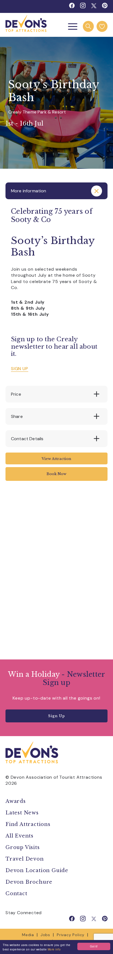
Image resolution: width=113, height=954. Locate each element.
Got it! (94, 946)
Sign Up (56, 716)
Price (16, 394)
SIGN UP (19, 368)
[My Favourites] (102, 26)
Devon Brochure (28, 882)
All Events (19, 836)
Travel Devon (24, 859)
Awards (15, 801)
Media (28, 934)
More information (28, 191)
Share (17, 416)
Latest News (22, 813)
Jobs (45, 934)
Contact (16, 894)
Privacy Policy (70, 934)
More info (54, 949)
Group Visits (23, 847)
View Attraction (56, 458)
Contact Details (27, 439)
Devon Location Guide (36, 870)
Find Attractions (27, 824)
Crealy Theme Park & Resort (37, 112)
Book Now (56, 474)
